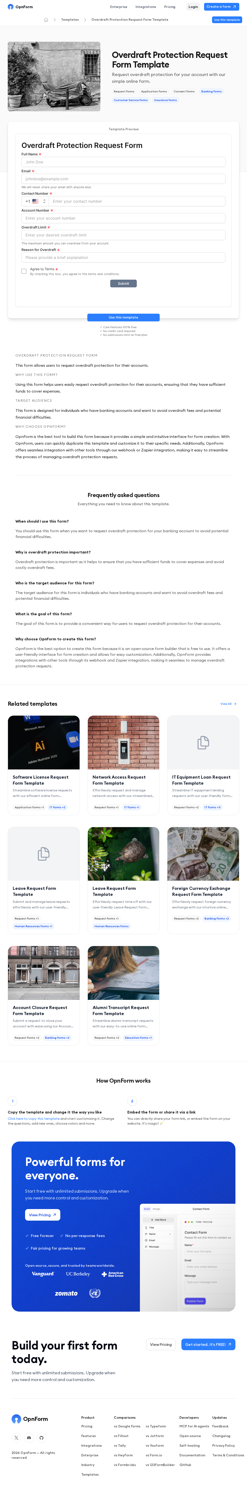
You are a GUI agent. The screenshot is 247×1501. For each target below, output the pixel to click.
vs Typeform (156, 1426)
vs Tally (120, 1445)
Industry (88, 1465)
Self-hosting (189, 1445)
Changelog (221, 1436)
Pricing (86, 1426)
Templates (70, 19)
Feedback (220, 1426)
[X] (16, 1438)
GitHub (185, 1465)
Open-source (190, 1436)
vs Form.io (154, 1455)
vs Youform (155, 1445)
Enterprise (118, 7)
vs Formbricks (125, 1465)
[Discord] (29, 1438)
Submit (123, 283)
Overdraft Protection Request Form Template (129, 19)
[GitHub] (41, 1438)
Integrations (146, 7)
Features (88, 1436)
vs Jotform (155, 1436)
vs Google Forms (127, 1426)
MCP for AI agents (194, 1426)
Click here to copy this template (34, 1118)
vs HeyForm (123, 1455)
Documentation (192, 1455)
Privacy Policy (223, 1445)
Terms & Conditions (228, 1455)
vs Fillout (121, 1436)
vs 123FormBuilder (160, 1465)
